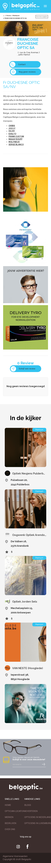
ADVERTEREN (31, 811)
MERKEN (9, 817)
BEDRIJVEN (10, 823)
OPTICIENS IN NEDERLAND (37, 817)
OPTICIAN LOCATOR (14, 811)
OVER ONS (10, 829)
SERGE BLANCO (16, 144)
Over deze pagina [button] (41, 16)
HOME (8, 805)
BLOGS (27, 805)
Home (9, 15)
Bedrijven (16, 15)
